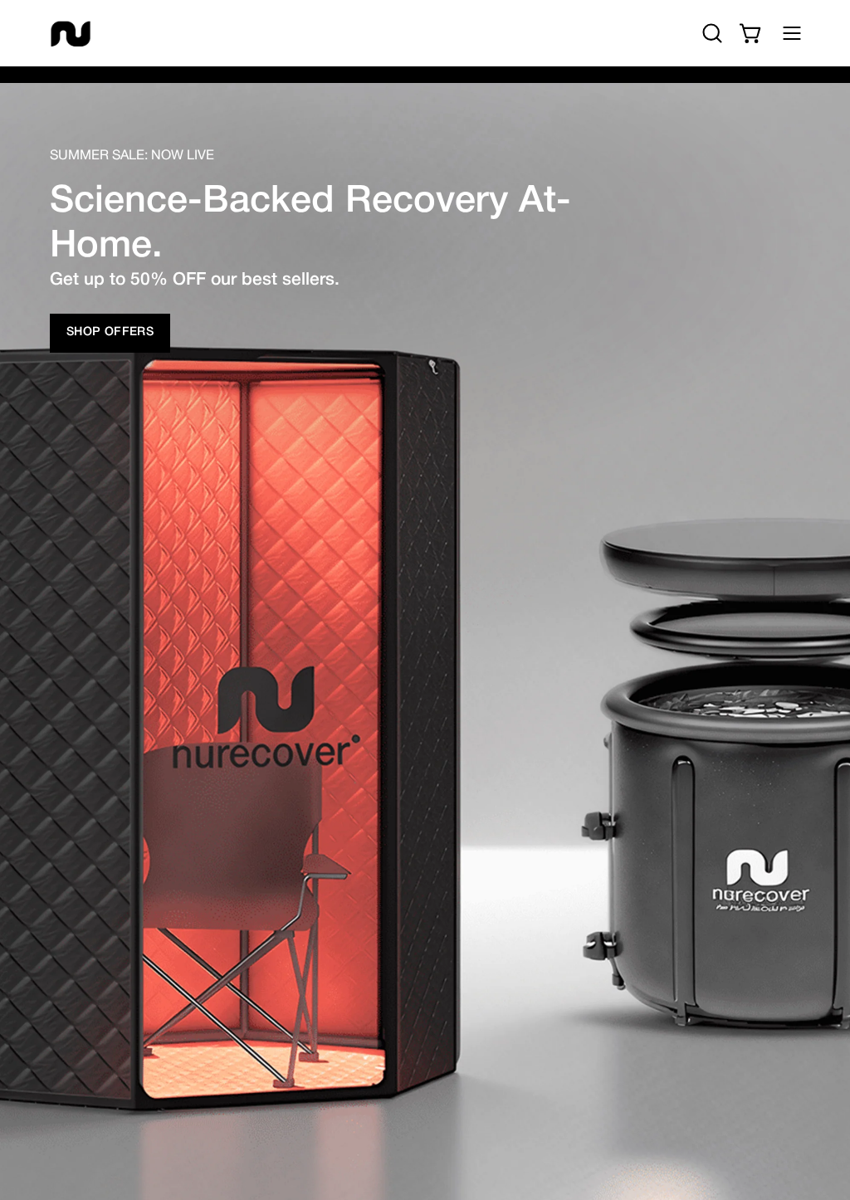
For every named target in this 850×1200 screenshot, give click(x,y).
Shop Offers (110, 332)
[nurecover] (70, 33)
